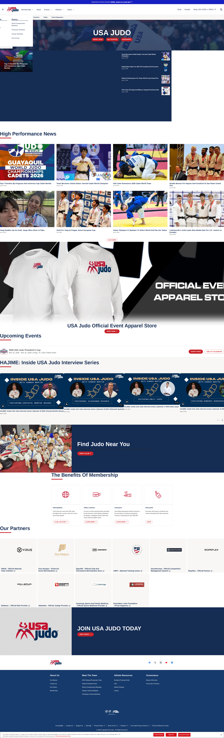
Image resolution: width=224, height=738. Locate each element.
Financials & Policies (152, 683)
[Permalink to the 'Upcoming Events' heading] (43, 335)
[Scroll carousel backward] (218, 420)
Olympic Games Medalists (90, 690)
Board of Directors (151, 680)
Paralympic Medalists (18, 29)
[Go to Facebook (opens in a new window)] (149, 662)
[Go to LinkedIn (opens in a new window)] (172, 662)
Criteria (116, 690)
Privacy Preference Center (160, 725)
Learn (91, 522)
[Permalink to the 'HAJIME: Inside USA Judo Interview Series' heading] (101, 362)
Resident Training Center (122, 680)
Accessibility (59, 725)
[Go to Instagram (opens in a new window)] (161, 662)
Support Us (79, 725)
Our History (53, 687)
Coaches (36, 17)
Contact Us (53, 683)
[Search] (221, 9)
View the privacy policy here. (63, 736)
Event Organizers (57, 17)
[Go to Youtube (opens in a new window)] (166, 662)
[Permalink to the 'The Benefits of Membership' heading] (120, 475)
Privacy (99, 725)
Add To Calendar (214, 351)
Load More (112, 240)
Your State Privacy (140, 725)
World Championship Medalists (18, 24)
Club (61, 522)
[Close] (221, 735)
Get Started (112, 39)
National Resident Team (89, 683)
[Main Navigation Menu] (3, 9)
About (69, 10)
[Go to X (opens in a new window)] (155, 662)
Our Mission (53, 680)
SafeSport (126, 39)
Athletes (58, 10)
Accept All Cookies (184, 734)
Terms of (113, 725)
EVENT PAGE (196, 351)
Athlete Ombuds (119, 687)
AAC (115, 683)
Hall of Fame (16, 38)
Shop (179, 9)
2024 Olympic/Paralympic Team (92, 680)
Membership (26, 10)
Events (47, 10)
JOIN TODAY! (84, 634)
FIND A (86, 453)
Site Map (88, 725)
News (39, 10)
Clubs (46, 17)
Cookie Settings (158, 734)
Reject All (171, 734)
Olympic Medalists (17, 34)
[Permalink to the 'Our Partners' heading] (32, 528)
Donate (187, 9)
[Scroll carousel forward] (222, 420)
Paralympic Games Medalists (91, 694)
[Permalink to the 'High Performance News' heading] (58, 134)
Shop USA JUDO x (205, 9)
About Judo (97, 39)
